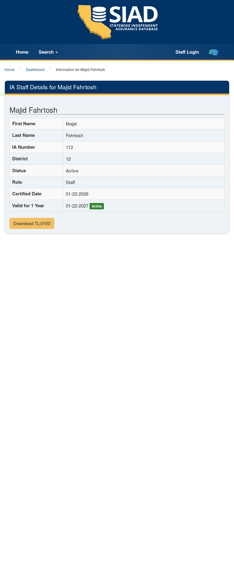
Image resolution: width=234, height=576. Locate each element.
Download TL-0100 (31, 223)
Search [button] (47, 51)
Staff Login (187, 51)
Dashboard (35, 69)
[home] (213, 52)
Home (22, 51)
